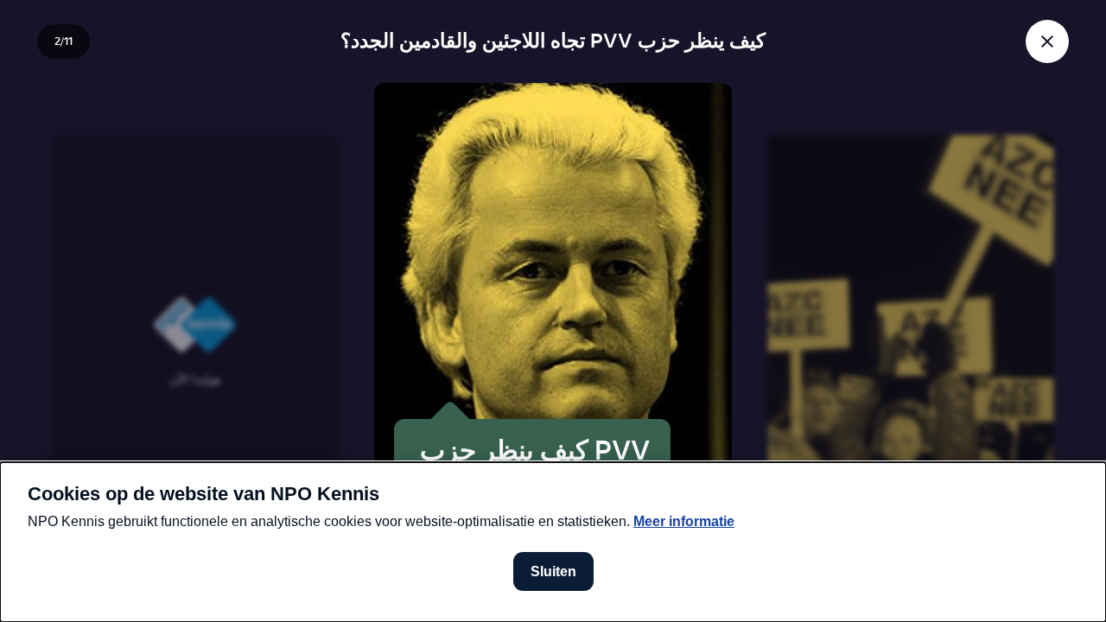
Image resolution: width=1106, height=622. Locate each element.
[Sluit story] (1047, 41)
